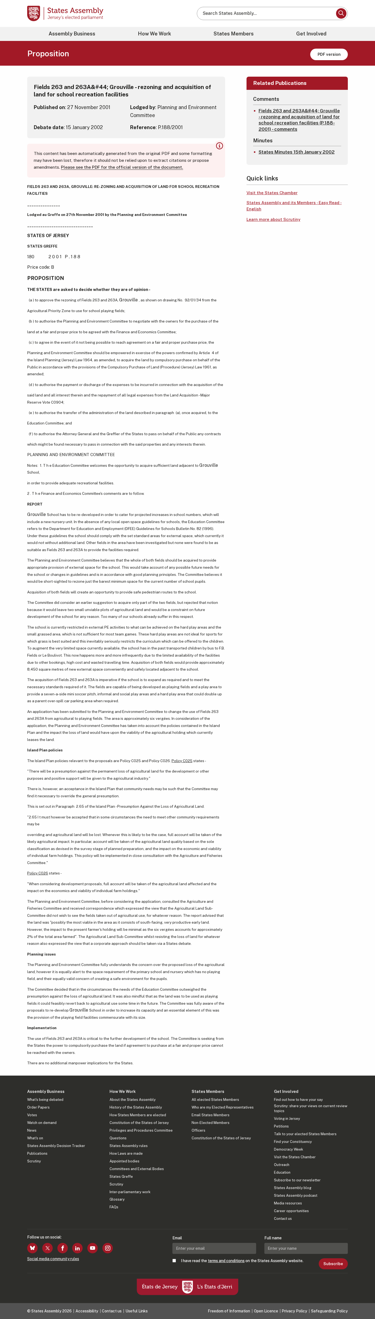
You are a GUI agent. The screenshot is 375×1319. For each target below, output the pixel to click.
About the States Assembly (133, 1100)
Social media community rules (53, 1259)
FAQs (114, 1207)
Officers (198, 1130)
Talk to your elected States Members (305, 1134)
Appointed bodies (124, 1161)
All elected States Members (215, 1100)
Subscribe (333, 1264)
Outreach (281, 1165)
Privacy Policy (294, 1311)
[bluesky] (32, 1248)
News (32, 1130)
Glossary (117, 1199)
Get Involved (311, 34)
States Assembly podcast (295, 1195)
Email (177, 1238)
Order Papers (38, 1107)
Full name (273, 1238)
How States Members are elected (138, 1115)
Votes (32, 1115)
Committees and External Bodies (137, 1169)
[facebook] (62, 1248)
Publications (37, 1153)
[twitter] (47, 1248)
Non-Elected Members (211, 1123)
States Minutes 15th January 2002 (297, 152)
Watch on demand (42, 1123)
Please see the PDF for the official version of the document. (122, 167)
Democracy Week (288, 1149)
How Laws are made (126, 1153)
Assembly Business (72, 34)
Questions (118, 1138)
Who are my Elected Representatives (223, 1107)
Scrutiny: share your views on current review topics (310, 1108)
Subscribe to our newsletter (297, 1180)
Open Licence (266, 1311)
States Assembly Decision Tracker (56, 1146)
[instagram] (107, 1248)
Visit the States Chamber (272, 192)
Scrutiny (34, 1161)
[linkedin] (77, 1248)
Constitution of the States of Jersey (139, 1123)
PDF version (329, 54)
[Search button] (341, 13)
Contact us (283, 1219)
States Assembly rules (129, 1146)
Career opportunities (291, 1211)
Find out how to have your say (298, 1100)
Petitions (281, 1126)
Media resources (288, 1203)
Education (282, 1172)
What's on (35, 1138)
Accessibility (86, 1311)
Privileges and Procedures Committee (141, 1130)
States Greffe (121, 1176)
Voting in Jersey (287, 1119)
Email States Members (211, 1115)
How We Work (154, 34)
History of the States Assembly (136, 1107)
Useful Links (136, 1311)
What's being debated (45, 1100)
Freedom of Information (229, 1311)
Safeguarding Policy (329, 1311)
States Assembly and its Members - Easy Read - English (294, 205)
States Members (234, 34)
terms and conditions (226, 1261)
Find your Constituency (293, 1142)
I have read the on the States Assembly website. (242, 1261)
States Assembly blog (292, 1188)
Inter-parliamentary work (130, 1192)
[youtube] (92, 1248)
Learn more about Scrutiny (273, 219)
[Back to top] (361, 1300)
